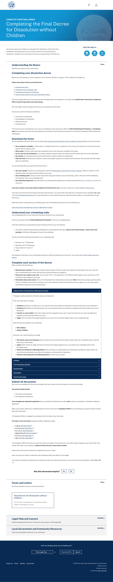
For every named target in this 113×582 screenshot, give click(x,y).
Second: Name (18, 368)
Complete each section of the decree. (27, 92)
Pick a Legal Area (41, 552)
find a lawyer (90, 188)
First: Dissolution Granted (21, 364)
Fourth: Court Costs (19, 377)
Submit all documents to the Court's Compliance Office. (32, 94)
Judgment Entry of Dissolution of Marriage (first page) (30, 290)
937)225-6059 (31, 433)
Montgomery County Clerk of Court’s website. (67, 171)
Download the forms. (21, 87)
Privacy (16, 563)
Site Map (22, 563)
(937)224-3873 (27, 428)
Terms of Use (30, 563)
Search (77, 552)
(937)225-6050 (27, 438)
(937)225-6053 (25, 426)
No (71, 471)
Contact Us (9, 563)
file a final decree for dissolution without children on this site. (64, 141)
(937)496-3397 (27, 435)
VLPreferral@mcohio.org (27, 195)
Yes (64, 471)
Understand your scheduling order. (26, 90)
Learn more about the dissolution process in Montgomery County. (32, 207)
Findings (16, 360)
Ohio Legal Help (102, 570)
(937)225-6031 (27, 431)
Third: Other (17, 373)
